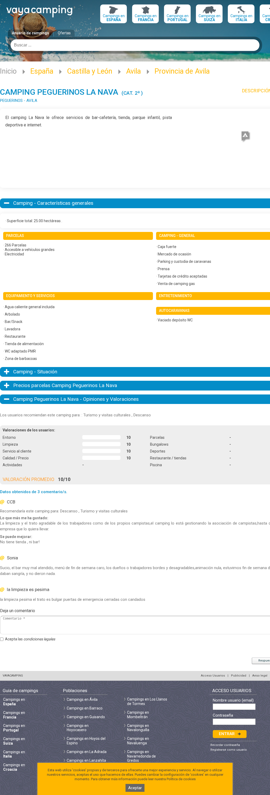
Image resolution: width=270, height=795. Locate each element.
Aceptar (135, 788)
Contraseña (223, 715)
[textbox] (135, 45)
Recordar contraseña (225, 745)
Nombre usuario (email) (233, 700)
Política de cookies (181, 779)
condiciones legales (39, 639)
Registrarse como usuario (228, 749)
